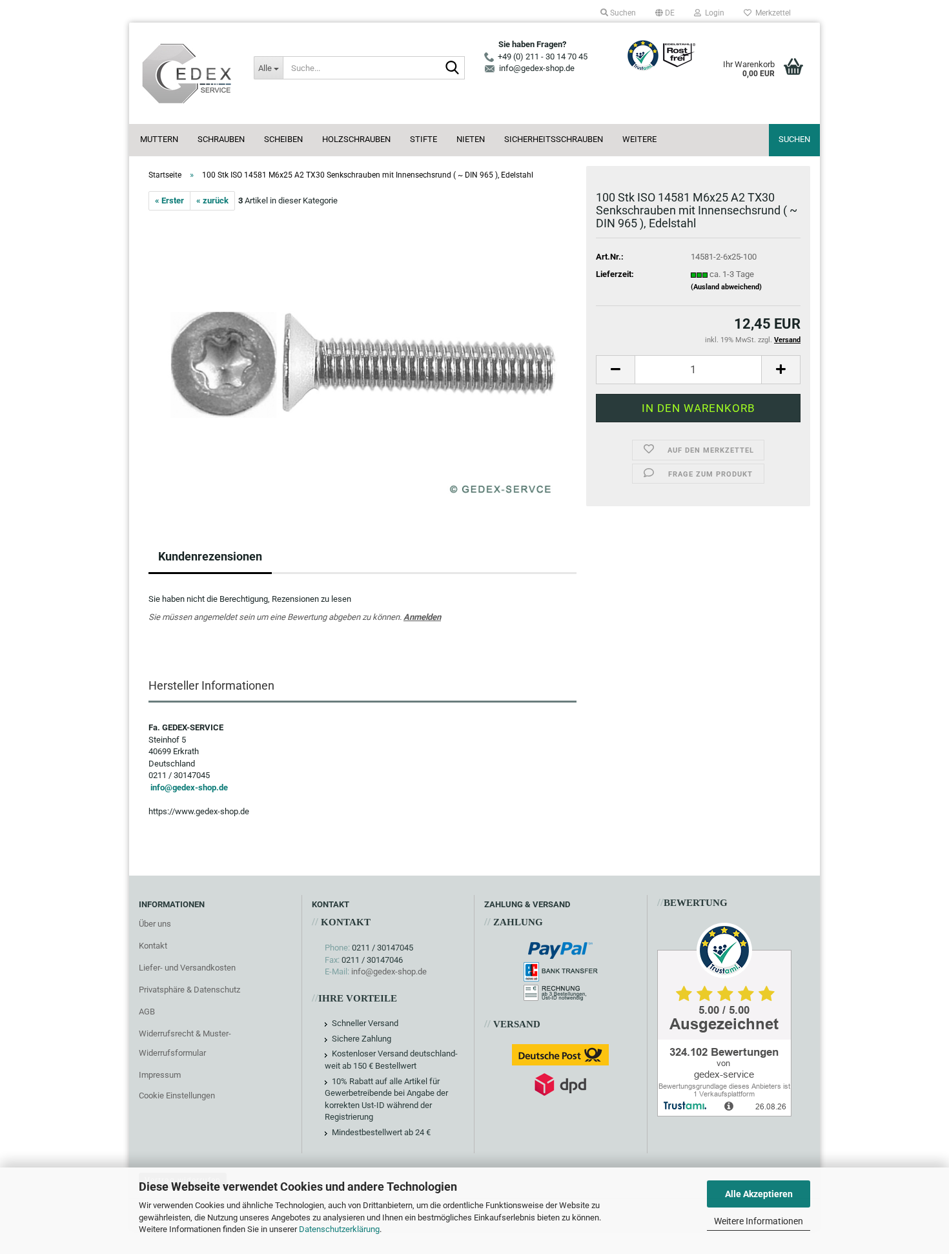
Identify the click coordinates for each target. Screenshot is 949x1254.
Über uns (155, 924)
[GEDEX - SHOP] (186, 73)
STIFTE (423, 139)
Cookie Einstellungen (177, 1095)
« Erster (169, 200)
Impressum (160, 1075)
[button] (665, 13)
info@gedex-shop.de (189, 787)
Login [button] (712, 12)
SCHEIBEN (283, 139)
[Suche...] (452, 68)
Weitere (639, 139)
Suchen (794, 139)
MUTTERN (159, 139)
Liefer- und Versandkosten (187, 967)
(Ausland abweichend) (726, 287)
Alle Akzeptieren (759, 1194)
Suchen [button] (622, 12)
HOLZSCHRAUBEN (356, 139)
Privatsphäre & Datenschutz (189, 989)
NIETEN (470, 139)
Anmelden (422, 617)
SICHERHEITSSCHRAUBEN (553, 139)
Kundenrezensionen (210, 556)
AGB (147, 1011)
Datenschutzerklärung (339, 1229)
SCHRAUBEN (221, 139)
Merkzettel (771, 12)
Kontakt (153, 946)
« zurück (212, 200)
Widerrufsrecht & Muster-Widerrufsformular (185, 1043)
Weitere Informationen (758, 1221)
